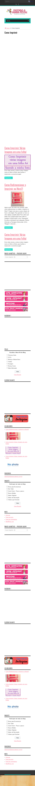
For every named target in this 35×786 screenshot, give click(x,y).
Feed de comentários (11, 519)
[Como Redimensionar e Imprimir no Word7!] (13, 440)
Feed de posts (9, 517)
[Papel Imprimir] (16, 301)
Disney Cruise (12, 366)
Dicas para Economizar (14, 487)
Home (8, 28)
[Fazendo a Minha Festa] (17, 13)
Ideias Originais (12, 495)
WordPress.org (10, 521)
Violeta (10, 361)
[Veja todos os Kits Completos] (16, 295)
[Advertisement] (18, 47)
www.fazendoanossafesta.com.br (13, 476)
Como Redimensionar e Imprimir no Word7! (15, 187)
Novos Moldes (12, 493)
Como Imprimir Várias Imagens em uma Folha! (15, 150)
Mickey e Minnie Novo (14, 359)
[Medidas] (16, 306)
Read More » (8, 178)
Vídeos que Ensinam (13, 499)
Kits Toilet (11, 489)
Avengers (10, 364)
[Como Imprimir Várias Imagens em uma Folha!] (13, 454)
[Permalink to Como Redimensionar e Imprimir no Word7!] (17, 206)
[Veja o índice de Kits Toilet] (16, 311)
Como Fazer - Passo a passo (16, 491)
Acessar (8, 515)
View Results (17, 374)
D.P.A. (10, 357)
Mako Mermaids (12, 368)
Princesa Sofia (12, 355)
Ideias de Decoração (13, 497)
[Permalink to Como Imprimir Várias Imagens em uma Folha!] (17, 169)
